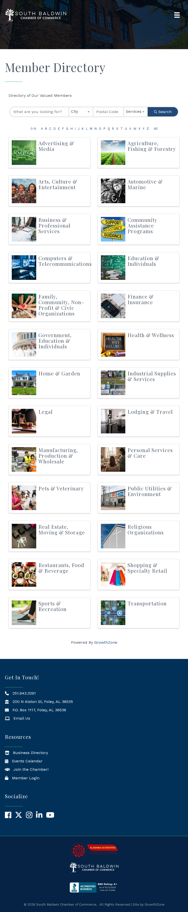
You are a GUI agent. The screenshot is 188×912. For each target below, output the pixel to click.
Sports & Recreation (52, 606)
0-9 (33, 128)
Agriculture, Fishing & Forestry (152, 146)
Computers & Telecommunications (65, 261)
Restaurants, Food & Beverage (61, 567)
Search (165, 111)
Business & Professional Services (54, 225)
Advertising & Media (56, 146)
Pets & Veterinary (61, 488)
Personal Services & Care (150, 452)
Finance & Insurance (141, 299)
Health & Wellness (151, 334)
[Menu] (177, 15)
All (156, 128)
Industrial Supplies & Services (152, 376)
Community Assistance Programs (142, 225)
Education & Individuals (143, 261)
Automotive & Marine (145, 184)
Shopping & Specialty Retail (147, 567)
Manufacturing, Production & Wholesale (58, 455)
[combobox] (81, 111)
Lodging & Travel (150, 411)
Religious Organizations (146, 529)
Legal (45, 411)
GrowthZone (105, 642)
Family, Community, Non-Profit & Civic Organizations (61, 305)
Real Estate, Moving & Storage (61, 529)
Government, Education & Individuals (54, 340)
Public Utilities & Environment (150, 491)
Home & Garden (59, 373)
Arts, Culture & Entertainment (57, 184)
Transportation (147, 603)
